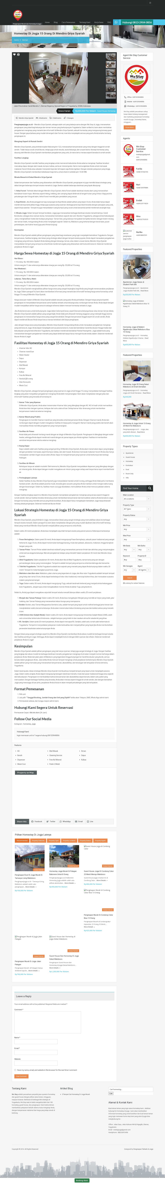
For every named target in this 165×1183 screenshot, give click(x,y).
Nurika (139, 232)
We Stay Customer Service (141, 149)
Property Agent (100, 840)
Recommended (22, 840)
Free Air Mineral (55, 760)
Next (102, 78)
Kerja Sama (98, 22)
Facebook (38, 821)
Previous (14, 78)
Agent (140, 566)
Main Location (128, 495)
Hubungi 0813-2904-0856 (137, 22)
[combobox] (137, 499)
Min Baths (141, 546)
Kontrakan (129, 465)
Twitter (52, 821)
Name (17, 1038)
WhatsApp (67, 821)
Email (80, 821)
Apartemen (129, 453)
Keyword (126, 556)
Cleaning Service (55, 755)
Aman (83, 751)
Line (91, 821)
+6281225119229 (142, 203)
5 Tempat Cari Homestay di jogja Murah (76, 1094)
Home (47, 22)
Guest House (130, 457)
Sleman (25, 40)
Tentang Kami (84, 22)
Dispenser (21, 760)
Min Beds (126, 546)
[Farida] (128, 171)
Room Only (129, 474)
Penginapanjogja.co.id (23, 124)
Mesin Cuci (21, 764)
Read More (144, 291)
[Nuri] (128, 187)
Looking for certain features (134, 583)
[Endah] (128, 203)
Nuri (138, 184)
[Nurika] (128, 235)
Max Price (127, 536)
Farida (139, 168)
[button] (14, 55)
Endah (139, 200)
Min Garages (128, 566)
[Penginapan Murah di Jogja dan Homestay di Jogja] (18, 16)
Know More (130, 127)
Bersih (19, 755)
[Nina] (128, 219)
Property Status (85, 840)
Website (17, 1059)
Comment (18, 1010)
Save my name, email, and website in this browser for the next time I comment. (47, 1070)
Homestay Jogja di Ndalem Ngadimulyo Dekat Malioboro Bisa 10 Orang (136, 329)
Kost (127, 469)
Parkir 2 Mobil (54, 764)
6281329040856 (138, 97)
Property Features (38, 840)
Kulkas (83, 760)
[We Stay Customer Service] (128, 150)
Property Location (69, 840)
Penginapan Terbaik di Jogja (143, 1149)
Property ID (142, 556)
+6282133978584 (142, 188)
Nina (138, 216)
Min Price (126, 525)
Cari (110, 1093)
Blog (56, 22)
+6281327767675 (142, 219)
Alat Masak (53, 751)
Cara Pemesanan (68, 22)
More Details (30, 887)
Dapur (83, 755)
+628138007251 (141, 235)
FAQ (109, 22)
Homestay (129, 461)
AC (18, 751)
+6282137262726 (142, 172)
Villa (127, 478)
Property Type (53, 840)
